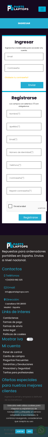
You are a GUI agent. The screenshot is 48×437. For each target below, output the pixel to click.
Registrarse (30, 217)
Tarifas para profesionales (18, 372)
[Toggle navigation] (42, 9)
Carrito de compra (14, 356)
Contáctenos (10, 318)
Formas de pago (12, 322)
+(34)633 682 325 (14, 279)
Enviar (32, 85)
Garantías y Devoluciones (18, 364)
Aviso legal (9, 330)
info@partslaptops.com (17, 291)
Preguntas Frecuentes (15, 360)
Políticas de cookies (14, 334)
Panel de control (12, 352)
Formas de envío (12, 326)
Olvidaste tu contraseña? (16, 77)
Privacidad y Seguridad (16, 368)
